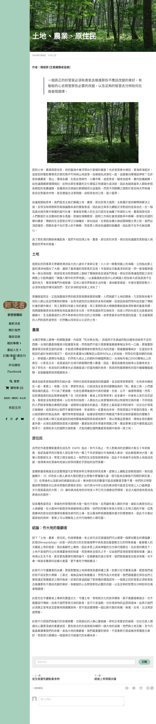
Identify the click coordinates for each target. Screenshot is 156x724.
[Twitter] (133, 688)
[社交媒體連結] (6, 419)
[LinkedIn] (140, 688)
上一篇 (37, 675)
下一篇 (97, 675)
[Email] (147, 688)
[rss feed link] (151, 688)
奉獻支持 (15, 408)
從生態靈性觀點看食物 (46, 679)
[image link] (15, 306)
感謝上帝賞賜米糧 (105, 679)
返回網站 (38, 688)
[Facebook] (126, 688)
